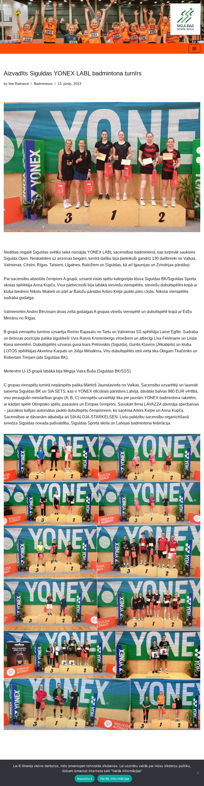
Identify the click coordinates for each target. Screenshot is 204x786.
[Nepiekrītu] (197, 772)
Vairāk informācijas (115, 779)
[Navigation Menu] (194, 48)
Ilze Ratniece (18, 84)
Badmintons (43, 84)
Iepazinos (84, 779)
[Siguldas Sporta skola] (185, 19)
